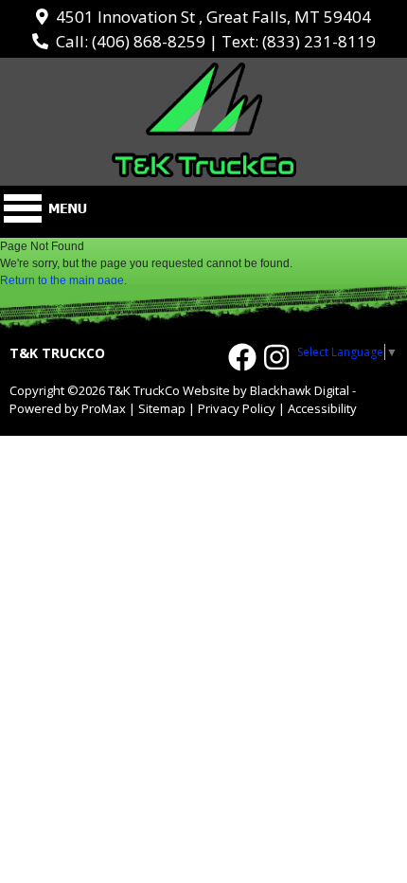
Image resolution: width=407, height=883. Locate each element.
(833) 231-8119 (319, 41)
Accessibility (322, 408)
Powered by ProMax (67, 408)
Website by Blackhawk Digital (266, 390)
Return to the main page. (63, 280)
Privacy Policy (236, 408)
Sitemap (162, 408)
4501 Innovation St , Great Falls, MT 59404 (209, 16)
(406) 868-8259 (148, 41)
